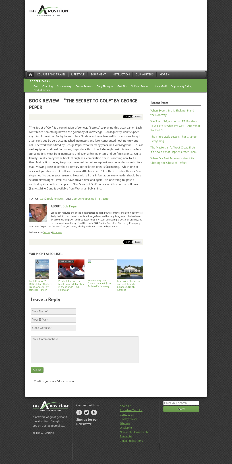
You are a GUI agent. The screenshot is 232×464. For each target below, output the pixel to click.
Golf (36, 86)
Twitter (46, 232)
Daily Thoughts (105, 86)
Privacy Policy (128, 419)
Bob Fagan (70, 206)
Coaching (47, 86)
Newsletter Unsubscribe (134, 432)
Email (137, 116)
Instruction (121, 74)
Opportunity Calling (181, 86)
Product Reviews (42, 90)
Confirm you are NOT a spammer (54, 381)
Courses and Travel (51, 74)
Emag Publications (131, 441)
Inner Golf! (161, 86)
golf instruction (100, 199)
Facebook (57, 232)
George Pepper (81, 199)
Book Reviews (55, 199)
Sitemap (125, 423)
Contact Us (127, 414)
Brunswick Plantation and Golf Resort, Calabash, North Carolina (128, 285)
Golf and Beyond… (141, 86)
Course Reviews (84, 86)
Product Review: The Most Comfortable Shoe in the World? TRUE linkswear (71, 285)
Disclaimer (126, 428)
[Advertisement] (116, 43)
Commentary (64, 86)
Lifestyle (78, 74)
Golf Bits (122, 86)
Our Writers (145, 74)
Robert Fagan (40, 81)
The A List (126, 436)
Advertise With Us (131, 410)
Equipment (98, 74)
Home (30, 74)
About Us (125, 406)
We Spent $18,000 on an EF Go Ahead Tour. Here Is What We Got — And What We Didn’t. (175, 125)
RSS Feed (94, 412)
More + (164, 74)
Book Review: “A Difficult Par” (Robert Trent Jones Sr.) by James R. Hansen (40, 285)
